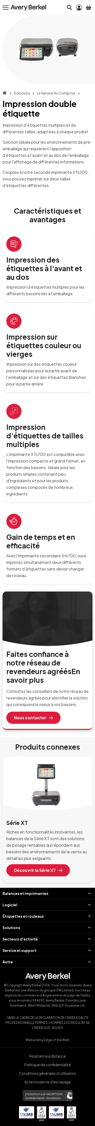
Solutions (22, 93)
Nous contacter (30, 717)
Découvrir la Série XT (35, 870)
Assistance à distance (47, 1056)
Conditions (53, 1098)
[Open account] (79, 7)
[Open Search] (69, 7)
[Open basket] (88, 7)
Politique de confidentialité (47, 1064)
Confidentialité (34, 1098)
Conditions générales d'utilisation (47, 1073)
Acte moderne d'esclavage (47, 1082)
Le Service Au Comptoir (56, 93)
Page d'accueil (5, 93)
